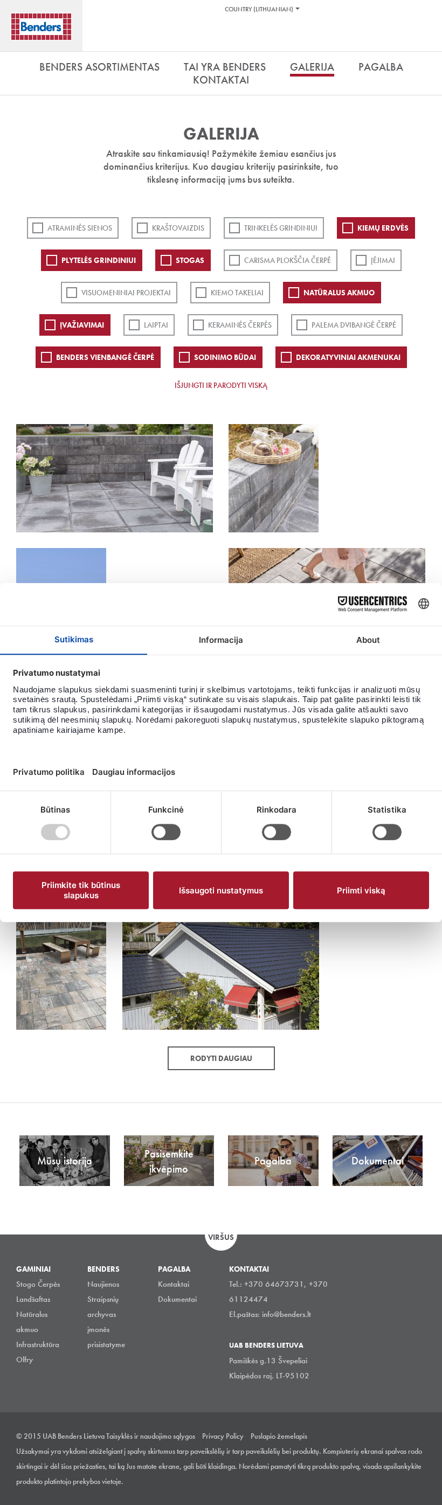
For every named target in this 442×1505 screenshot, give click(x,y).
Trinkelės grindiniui (280, 228)
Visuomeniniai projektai (126, 292)
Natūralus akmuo (339, 292)
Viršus (221, 1237)
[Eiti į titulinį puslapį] (41, 26)
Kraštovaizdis (178, 228)
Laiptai (156, 325)
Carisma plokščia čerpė (287, 260)
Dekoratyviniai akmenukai (348, 357)
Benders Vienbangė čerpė (105, 357)
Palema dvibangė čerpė (354, 325)
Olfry (24, 1359)
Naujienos (103, 1284)
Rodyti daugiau (221, 1058)
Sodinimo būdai (225, 357)
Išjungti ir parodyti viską (221, 385)
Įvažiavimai (82, 325)
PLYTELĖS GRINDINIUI (98, 260)
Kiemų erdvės (383, 228)
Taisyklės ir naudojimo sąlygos (150, 1436)
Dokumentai (177, 1299)
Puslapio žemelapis (279, 1436)
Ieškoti (426, 37)
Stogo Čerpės (38, 1284)
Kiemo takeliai (237, 292)
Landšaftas (33, 1299)
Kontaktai (173, 1284)
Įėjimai (383, 260)
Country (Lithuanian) (259, 9)
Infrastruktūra (37, 1344)
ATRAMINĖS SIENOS (79, 228)
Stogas (190, 260)
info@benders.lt (286, 1314)
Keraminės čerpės (240, 325)
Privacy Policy (223, 1436)
